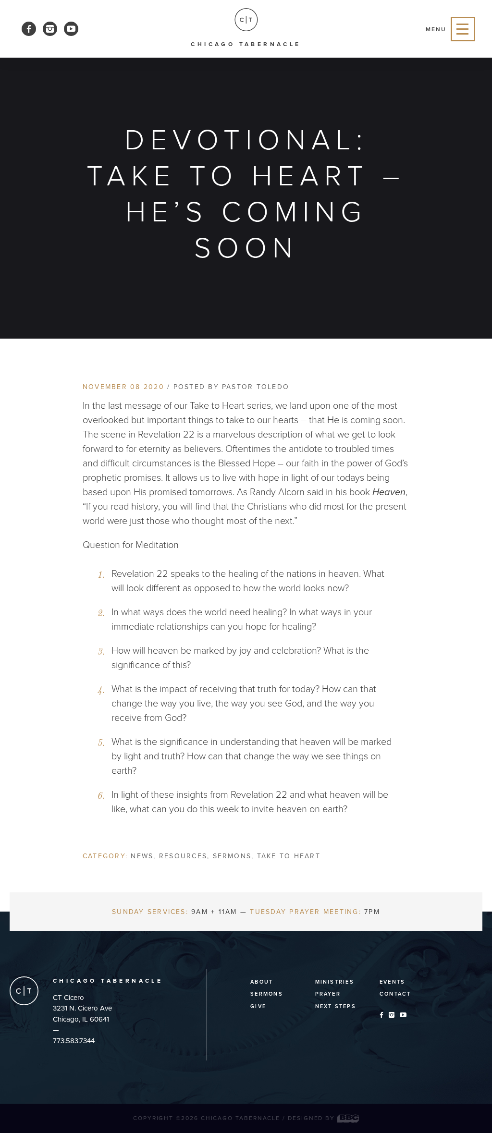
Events (392, 982)
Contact (395, 994)
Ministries (334, 982)
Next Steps (335, 1006)
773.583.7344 (74, 1040)
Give (258, 1006)
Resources (183, 856)
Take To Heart (288, 856)
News (142, 856)
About (261, 982)
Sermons (232, 856)
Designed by (312, 1118)
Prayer (328, 994)
